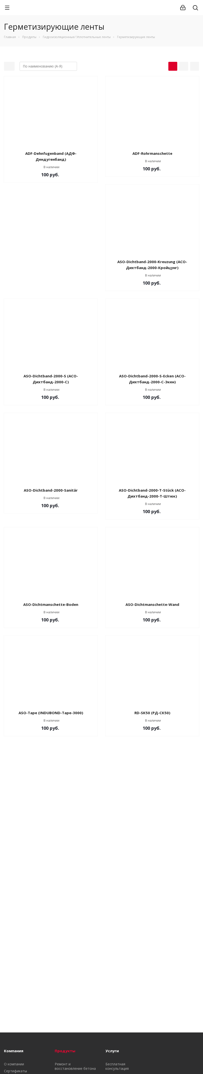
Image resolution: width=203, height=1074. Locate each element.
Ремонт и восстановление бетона (75, 1066)
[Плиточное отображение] (172, 66)
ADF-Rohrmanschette (152, 153)
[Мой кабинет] (182, 7)
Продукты (65, 1050)
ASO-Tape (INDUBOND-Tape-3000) (51, 712)
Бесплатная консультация (117, 1066)
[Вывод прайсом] (194, 66)
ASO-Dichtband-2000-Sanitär (51, 490)
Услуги (112, 1050)
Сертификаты (15, 1071)
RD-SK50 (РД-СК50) (152, 712)
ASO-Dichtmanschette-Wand (152, 604)
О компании (14, 1064)
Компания (13, 1050)
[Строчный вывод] (183, 66)
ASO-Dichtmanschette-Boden (50, 604)
